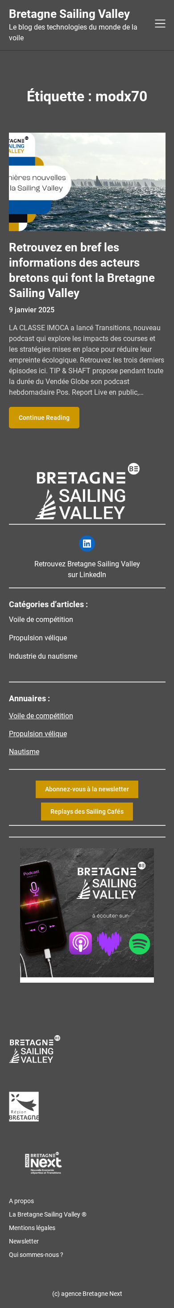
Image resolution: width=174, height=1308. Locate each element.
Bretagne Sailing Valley (69, 14)
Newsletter (24, 1241)
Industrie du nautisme (43, 656)
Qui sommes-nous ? (36, 1254)
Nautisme (24, 751)
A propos (21, 1200)
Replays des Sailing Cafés (87, 811)
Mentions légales (32, 1227)
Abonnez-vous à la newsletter (87, 789)
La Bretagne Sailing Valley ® (48, 1214)
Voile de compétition (41, 619)
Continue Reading (44, 417)
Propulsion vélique (38, 638)
